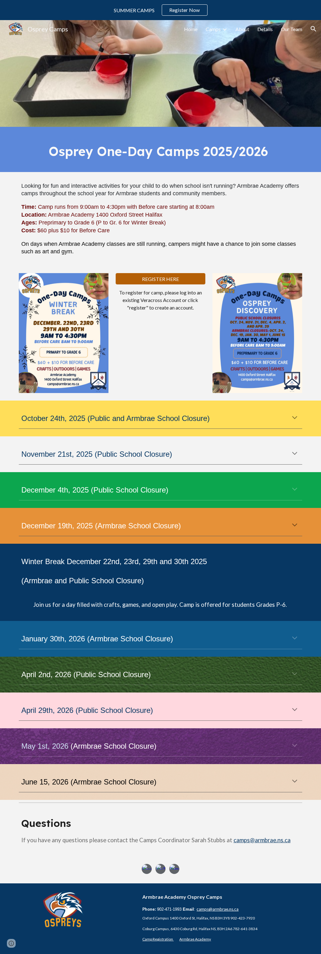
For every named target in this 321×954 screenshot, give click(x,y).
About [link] (242, 29)
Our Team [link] (291, 29)
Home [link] (190, 29)
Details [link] (265, 29)
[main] (161, 149)
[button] (313, 28)
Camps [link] (213, 29)
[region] (160, 10)
